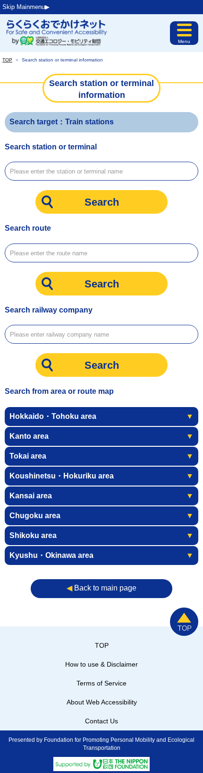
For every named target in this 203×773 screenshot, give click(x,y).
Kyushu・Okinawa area (101, 555)
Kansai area (101, 496)
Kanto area (101, 436)
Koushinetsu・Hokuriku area (101, 476)
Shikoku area (101, 535)
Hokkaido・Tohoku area (101, 416)
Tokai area (101, 456)
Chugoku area (101, 516)
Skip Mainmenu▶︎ (26, 6)
